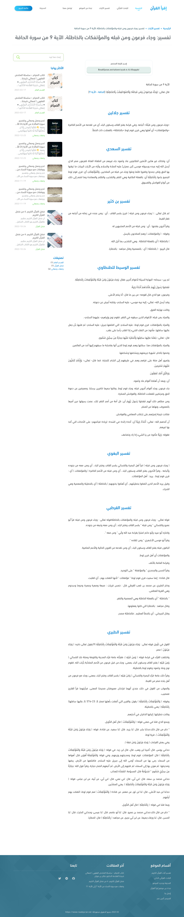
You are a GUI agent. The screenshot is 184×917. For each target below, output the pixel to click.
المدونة (43, 8)
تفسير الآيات (104, 8)
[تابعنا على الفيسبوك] (73, 878)
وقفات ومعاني (38, 135)
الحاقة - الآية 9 (96, 92)
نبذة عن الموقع (85, 8)
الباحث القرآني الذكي (162, 878)
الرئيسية (138, 8)
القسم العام (40, 90)
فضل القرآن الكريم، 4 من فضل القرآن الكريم (106, 881)
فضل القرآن (40, 226)
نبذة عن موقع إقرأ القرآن (160, 888)
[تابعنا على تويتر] (59, 878)
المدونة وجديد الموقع (162, 883)
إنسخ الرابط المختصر (119, 64)
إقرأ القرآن (158, 8)
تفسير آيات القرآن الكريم (161, 873)
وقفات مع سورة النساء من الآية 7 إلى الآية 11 (105, 887)
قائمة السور (23, 8)
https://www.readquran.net (78, 912)
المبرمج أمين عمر (164, 899)
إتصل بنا (167, 893)
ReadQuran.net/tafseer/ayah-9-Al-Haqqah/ (118, 70)
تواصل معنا (67, 8)
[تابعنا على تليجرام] (66, 878)
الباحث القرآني (122, 8)
